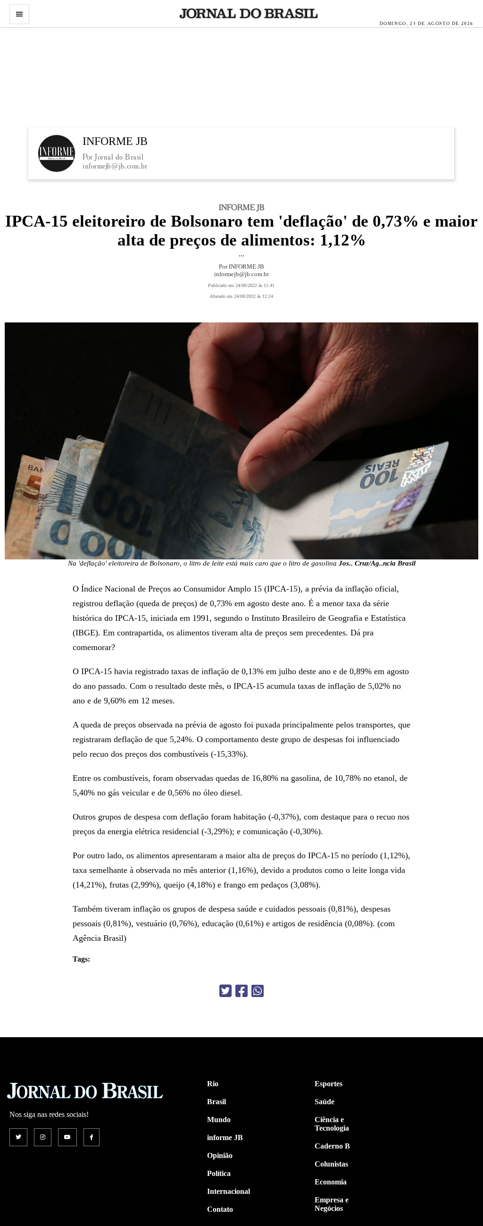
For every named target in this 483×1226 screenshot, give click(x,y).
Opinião (220, 1155)
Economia (331, 1182)
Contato (220, 1209)
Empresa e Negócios (332, 1204)
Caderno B (332, 1146)
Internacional (228, 1191)
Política (219, 1173)
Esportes (328, 1084)
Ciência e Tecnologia (332, 1124)
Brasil (216, 1102)
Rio (212, 1084)
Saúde (324, 1102)
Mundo (219, 1120)
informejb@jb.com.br (115, 165)
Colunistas (331, 1164)
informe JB (225, 1137)
